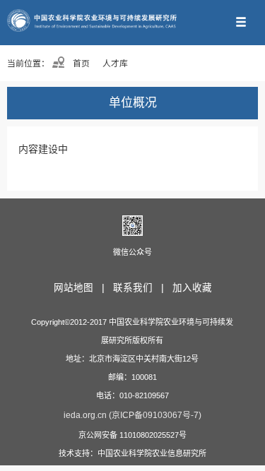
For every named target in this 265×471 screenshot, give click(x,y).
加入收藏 (192, 287)
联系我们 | (141, 287)
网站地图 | (82, 287)
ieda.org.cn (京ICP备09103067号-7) (132, 415)
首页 (80, 63)
